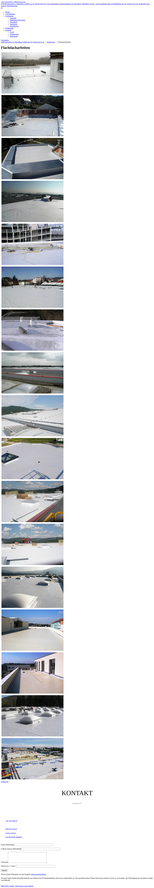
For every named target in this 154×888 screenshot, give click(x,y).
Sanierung (13, 24)
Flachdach (13, 22)
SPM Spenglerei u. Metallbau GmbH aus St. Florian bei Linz (22, 42)
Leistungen (9, 16)
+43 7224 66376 (7, 2)
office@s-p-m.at (19, 2)
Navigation (5, 40)
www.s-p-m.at (10, 833)
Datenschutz (14, 34)
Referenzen (9, 28)
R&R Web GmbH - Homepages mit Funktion (17, 886)
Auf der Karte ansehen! (13, 837)
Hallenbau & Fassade (17, 20)
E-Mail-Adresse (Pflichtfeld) (11, 849)
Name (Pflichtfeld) (7, 845)
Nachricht (4, 862)
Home (7, 12)
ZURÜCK (5, 782)
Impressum (14, 36)
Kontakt (8, 30)
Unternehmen (10, 14)
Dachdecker (14, 26)
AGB (12, 32)
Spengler (13, 18)
